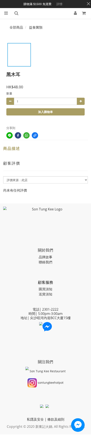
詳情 (59, 4)
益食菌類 (36, 27)
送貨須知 (45, 294)
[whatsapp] (26, 135)
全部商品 (16, 27)
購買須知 (45, 289)
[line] (9, 135)
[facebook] (18, 135)
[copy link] (35, 135)
